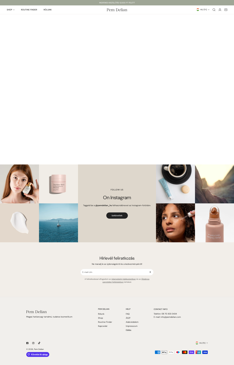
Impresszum (131, 326)
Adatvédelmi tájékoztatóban (123, 279)
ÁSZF (128, 318)
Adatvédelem (132, 322)
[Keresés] (214, 10)
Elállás (128, 330)
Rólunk (101, 314)
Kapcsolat (102, 326)
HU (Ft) (203, 9)
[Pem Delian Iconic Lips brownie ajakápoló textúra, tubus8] (214, 222)
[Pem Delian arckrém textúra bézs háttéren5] (19, 222)
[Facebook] (27, 343)
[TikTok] (39, 343)
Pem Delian (39, 349)
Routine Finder (105, 322)
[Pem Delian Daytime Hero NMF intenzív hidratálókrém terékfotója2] (58, 183)
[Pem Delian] (117, 9)
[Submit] (150, 272)
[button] (226, 10)
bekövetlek (117, 215)
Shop (100, 318)
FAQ (128, 314)
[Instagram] (33, 343)
